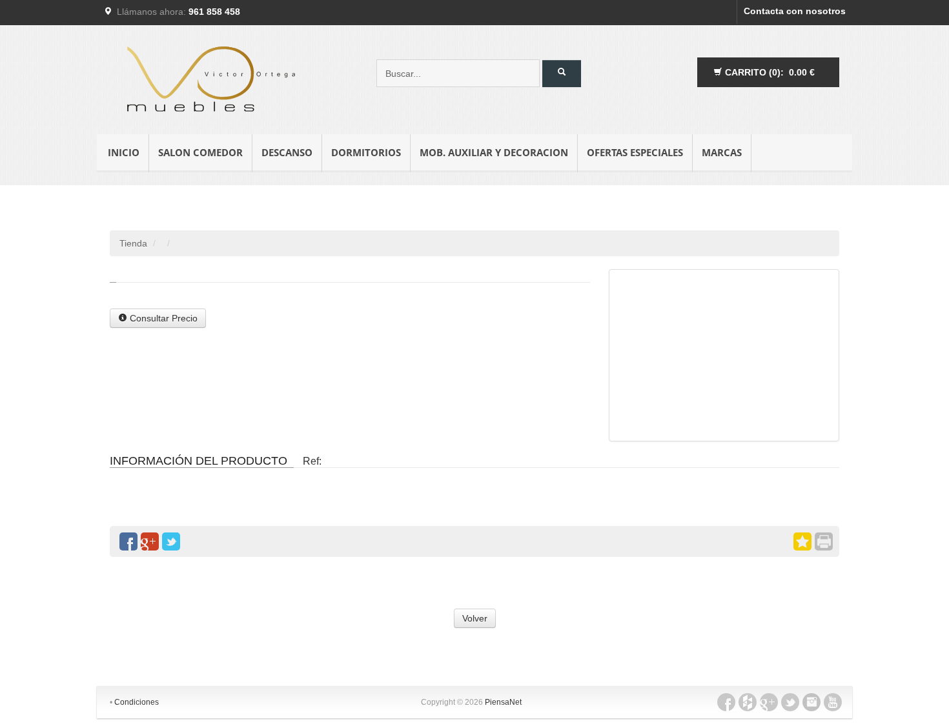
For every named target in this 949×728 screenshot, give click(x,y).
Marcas (722, 152)
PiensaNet (503, 702)
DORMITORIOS (366, 152)
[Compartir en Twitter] (171, 541)
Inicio (123, 152)
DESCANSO (286, 152)
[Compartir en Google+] (150, 541)
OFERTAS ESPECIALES (635, 152)
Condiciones (136, 702)
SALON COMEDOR (200, 152)
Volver (474, 618)
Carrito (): (768, 72)
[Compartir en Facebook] (128, 541)
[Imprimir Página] (824, 541)
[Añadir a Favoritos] (802, 541)
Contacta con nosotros (795, 11)
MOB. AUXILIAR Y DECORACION (494, 152)
